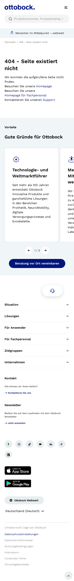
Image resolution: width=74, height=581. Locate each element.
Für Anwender (15, 327)
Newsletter (13, 405)
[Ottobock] (20, 7)
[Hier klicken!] (8, 444)
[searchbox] (37, 19)
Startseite (10, 42)
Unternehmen (15, 362)
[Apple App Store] (18, 470)
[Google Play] (18, 483)
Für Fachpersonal (18, 339)
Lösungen (12, 316)
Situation (11, 304)
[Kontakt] (52, 290)
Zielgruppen (13, 350)
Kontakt (11, 378)
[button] (29, 250)
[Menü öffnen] (66, 7)
